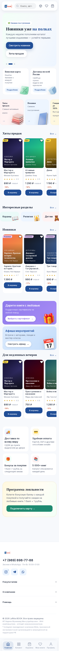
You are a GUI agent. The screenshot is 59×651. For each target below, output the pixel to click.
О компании (9, 592)
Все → (53, 133)
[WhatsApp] (23, 572)
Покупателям (10, 582)
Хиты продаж (16, 53)
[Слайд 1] (6, 64)
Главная (8, 648)
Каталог (18, 648)
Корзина (29, 648)
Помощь (7, 602)
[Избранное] (46, 6)
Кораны (11, 217)
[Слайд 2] (10, 64)
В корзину (12, 192)
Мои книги (40, 648)
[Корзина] (52, 6)
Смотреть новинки (19, 45)
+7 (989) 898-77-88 (18, 560)
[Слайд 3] (14, 64)
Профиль (51, 648)
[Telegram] (14, 572)
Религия (31, 217)
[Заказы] (40, 6)
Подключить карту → (22, 508)
